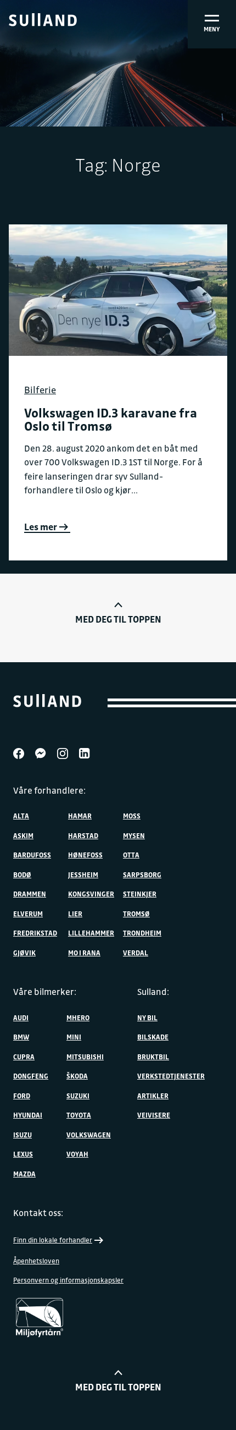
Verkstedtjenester (171, 1075)
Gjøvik (24, 952)
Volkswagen (88, 1134)
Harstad (83, 835)
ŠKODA (77, 1075)
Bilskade (152, 1036)
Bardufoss (32, 854)
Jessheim (83, 874)
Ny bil (147, 1017)
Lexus (23, 1154)
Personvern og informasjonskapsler (68, 1279)
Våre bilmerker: (44, 991)
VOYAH (77, 1154)
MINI (73, 1036)
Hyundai (27, 1114)
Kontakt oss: (38, 1212)
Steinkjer (139, 893)
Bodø (22, 874)
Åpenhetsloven (36, 1260)
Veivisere (153, 1114)
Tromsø (136, 913)
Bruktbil (153, 1056)
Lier (75, 913)
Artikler (152, 1095)
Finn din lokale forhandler (52, 1239)
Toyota (78, 1114)
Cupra (24, 1056)
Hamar (80, 815)
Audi (21, 1017)
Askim (23, 835)
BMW (21, 1036)
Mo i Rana (84, 952)
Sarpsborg (142, 874)
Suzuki (77, 1095)
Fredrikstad (35, 932)
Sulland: (153, 991)
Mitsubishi (85, 1056)
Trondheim (142, 932)
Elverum (28, 913)
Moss (132, 815)
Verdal (135, 952)
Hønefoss (85, 854)
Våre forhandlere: (49, 790)
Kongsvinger (91, 893)
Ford (21, 1095)
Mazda (24, 1173)
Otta (131, 854)
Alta (21, 815)
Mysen (134, 835)
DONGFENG (30, 1075)
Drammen (29, 893)
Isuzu (22, 1134)
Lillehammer (91, 932)
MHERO (77, 1017)
